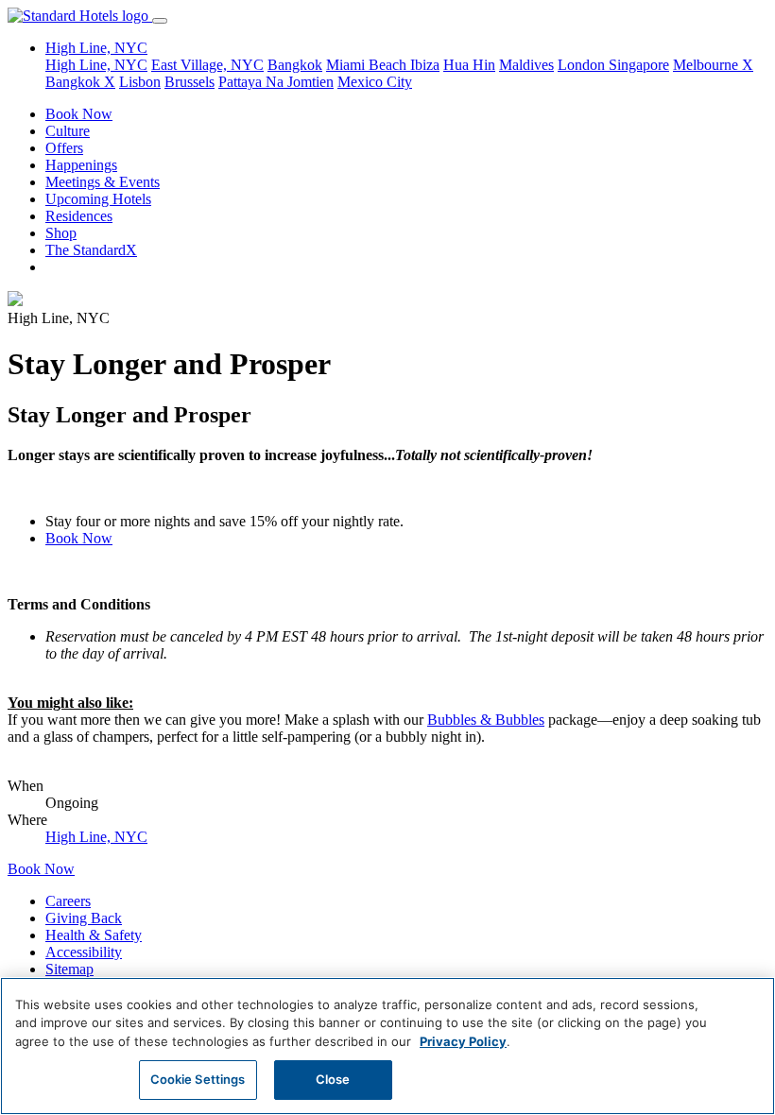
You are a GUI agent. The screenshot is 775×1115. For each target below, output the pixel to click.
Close (333, 1079)
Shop (61, 233)
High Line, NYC (96, 65)
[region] (387, 1046)
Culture (67, 131)
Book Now (78, 114)
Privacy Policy (463, 1041)
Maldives (526, 65)
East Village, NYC (207, 65)
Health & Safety (93, 935)
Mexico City (374, 82)
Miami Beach (368, 65)
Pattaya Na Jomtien (276, 82)
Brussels (189, 82)
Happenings (81, 165)
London (583, 65)
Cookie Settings (198, 1079)
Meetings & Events (102, 182)
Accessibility (83, 952)
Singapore (639, 65)
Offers (64, 148)
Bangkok (294, 65)
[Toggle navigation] (159, 21)
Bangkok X (80, 82)
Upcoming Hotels (98, 199)
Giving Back (83, 918)
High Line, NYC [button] (96, 48)
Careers (68, 901)
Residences (78, 216)
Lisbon (140, 82)
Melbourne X (713, 65)
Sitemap (69, 969)
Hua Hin (469, 65)
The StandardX (91, 250)
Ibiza (424, 65)
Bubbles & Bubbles (485, 720)
